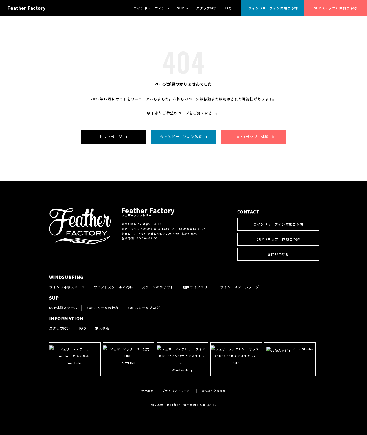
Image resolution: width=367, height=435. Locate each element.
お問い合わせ (278, 254)
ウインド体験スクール (67, 287)
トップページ (111, 136)
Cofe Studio (303, 349)
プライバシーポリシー (177, 391)
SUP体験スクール (63, 307)
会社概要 (147, 391)
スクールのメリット (158, 287)
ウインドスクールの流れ (113, 287)
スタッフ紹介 (207, 8)
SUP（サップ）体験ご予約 (335, 8)
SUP (236, 363)
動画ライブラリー (197, 287)
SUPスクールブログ (144, 307)
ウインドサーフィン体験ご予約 (273, 8)
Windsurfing (182, 370)
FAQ (228, 8)
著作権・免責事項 (214, 391)
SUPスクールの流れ (103, 307)
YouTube (74, 363)
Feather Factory (26, 8)
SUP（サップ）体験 (251, 136)
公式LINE (129, 363)
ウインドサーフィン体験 (181, 136)
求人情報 (102, 328)
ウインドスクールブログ (239, 287)
